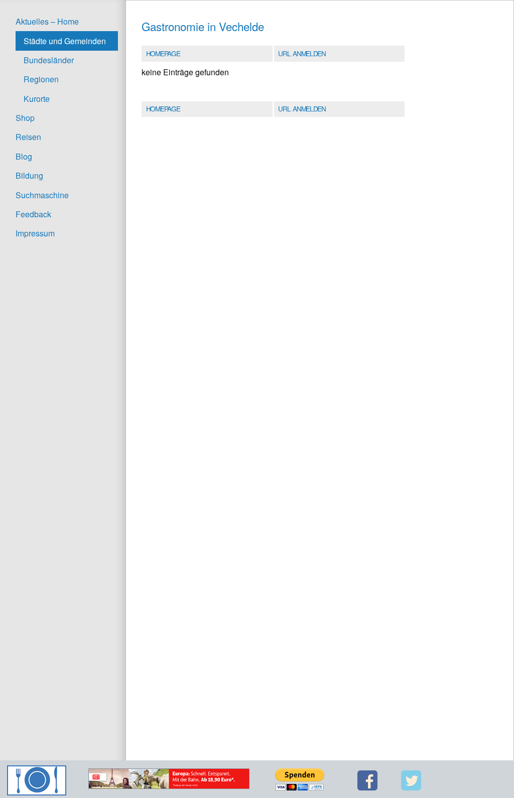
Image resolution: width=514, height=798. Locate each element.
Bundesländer (49, 60)
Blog (24, 156)
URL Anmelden (301, 53)
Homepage (163, 53)
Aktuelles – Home (47, 21)
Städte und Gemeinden (65, 41)
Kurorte (37, 98)
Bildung (29, 175)
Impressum (35, 233)
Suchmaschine (42, 195)
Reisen (28, 137)
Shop (25, 117)
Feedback (33, 214)
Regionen (41, 79)
